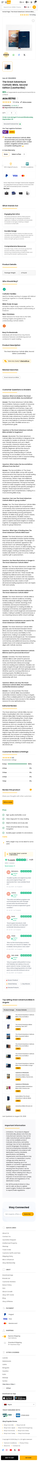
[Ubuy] (8, 2)
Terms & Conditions (10, 1443)
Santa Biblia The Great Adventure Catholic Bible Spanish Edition (23, 1097)
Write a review (8, 802)
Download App (7, 1275)
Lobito (4, 1364)
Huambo (5, 1371)
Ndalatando (6, 1361)
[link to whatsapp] (13, 55)
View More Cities (8, 1384)
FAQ (3, 1288)
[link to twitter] (24, 55)
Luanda (5, 1358)
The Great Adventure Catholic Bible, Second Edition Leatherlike (24, 1016)
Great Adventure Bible (11, 377)
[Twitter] (16, 1450)
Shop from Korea (9, 1431)
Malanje (5, 1378)
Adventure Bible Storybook (23, 1106)
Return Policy (7, 1285)
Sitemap (5, 1246)
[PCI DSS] (7, 1415)
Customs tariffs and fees (11, 1253)
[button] (22, 2)
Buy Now (6, 188)
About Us (5, 1233)
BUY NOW (28, 1458)
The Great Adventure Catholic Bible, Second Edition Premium (24, 1045)
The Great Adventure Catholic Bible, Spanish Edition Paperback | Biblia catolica (24, 1035)
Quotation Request (9, 1240)
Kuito (4, 1374)
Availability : (6, 106)
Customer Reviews (9, 1282)
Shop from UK (20, 1425)
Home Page (6, 12)
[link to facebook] (19, 55)
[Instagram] (8, 1450)
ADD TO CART (9, 1458)
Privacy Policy (24, 1443)
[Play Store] (20, 1398)
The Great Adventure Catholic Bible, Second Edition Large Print (24, 1064)
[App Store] (8, 1398)
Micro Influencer (8, 1260)
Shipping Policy (7, 1256)
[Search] (34, 7)
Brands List (6, 1278)
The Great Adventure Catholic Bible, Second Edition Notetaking (24, 1055)
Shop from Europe (24, 1433)
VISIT (18, 1019)
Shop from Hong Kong (25, 1428)
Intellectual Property (9, 1243)
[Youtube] (12, 1450)
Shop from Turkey (9, 1433)
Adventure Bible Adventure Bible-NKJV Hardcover (23, 1087)
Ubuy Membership (8, 1263)
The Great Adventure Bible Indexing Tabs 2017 (23, 1025)
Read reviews (9, 866)
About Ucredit (7, 1292)
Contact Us (6, 1236)
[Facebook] (4, 1450)
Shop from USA (9, 1425)
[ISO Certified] (21, 1415)
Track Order (6, 1250)
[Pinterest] (20, 1450)
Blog (4, 1298)
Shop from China (23, 1431)
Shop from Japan (9, 1428)
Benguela (5, 1368)
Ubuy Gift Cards (8, 1295)
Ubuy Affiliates (7, 1301)
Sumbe (4, 1381)
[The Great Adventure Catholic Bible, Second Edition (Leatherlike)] (19, 37)
